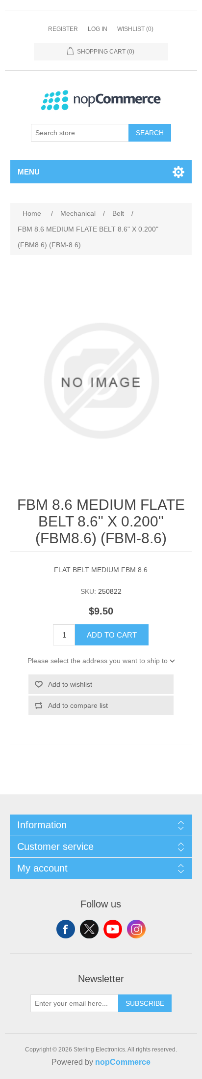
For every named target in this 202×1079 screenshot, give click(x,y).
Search (150, 133)
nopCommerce (123, 1062)
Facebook (65, 929)
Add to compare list (78, 705)
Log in (97, 29)
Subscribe (145, 1003)
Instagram (136, 929)
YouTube (112, 929)
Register (63, 29)
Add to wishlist (70, 684)
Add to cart (112, 635)
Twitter (89, 929)
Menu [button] (29, 172)
